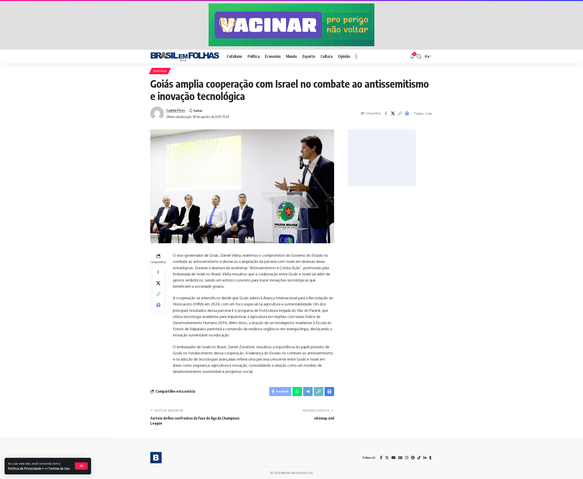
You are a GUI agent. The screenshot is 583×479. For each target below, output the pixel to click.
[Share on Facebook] (386, 113)
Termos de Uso (59, 468)
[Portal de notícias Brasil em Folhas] (185, 56)
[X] (387, 458)
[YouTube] (393, 458)
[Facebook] (381, 458)
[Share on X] (393, 113)
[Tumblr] (430, 458)
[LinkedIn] (425, 458)
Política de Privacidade (24, 468)
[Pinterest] (413, 458)
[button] (81, 466)
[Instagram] (406, 458)
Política (159, 71)
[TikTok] (419, 458)
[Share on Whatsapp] (297, 391)
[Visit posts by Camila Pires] (157, 113)
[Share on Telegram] (308, 391)
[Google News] (400, 458)
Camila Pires (175, 110)
